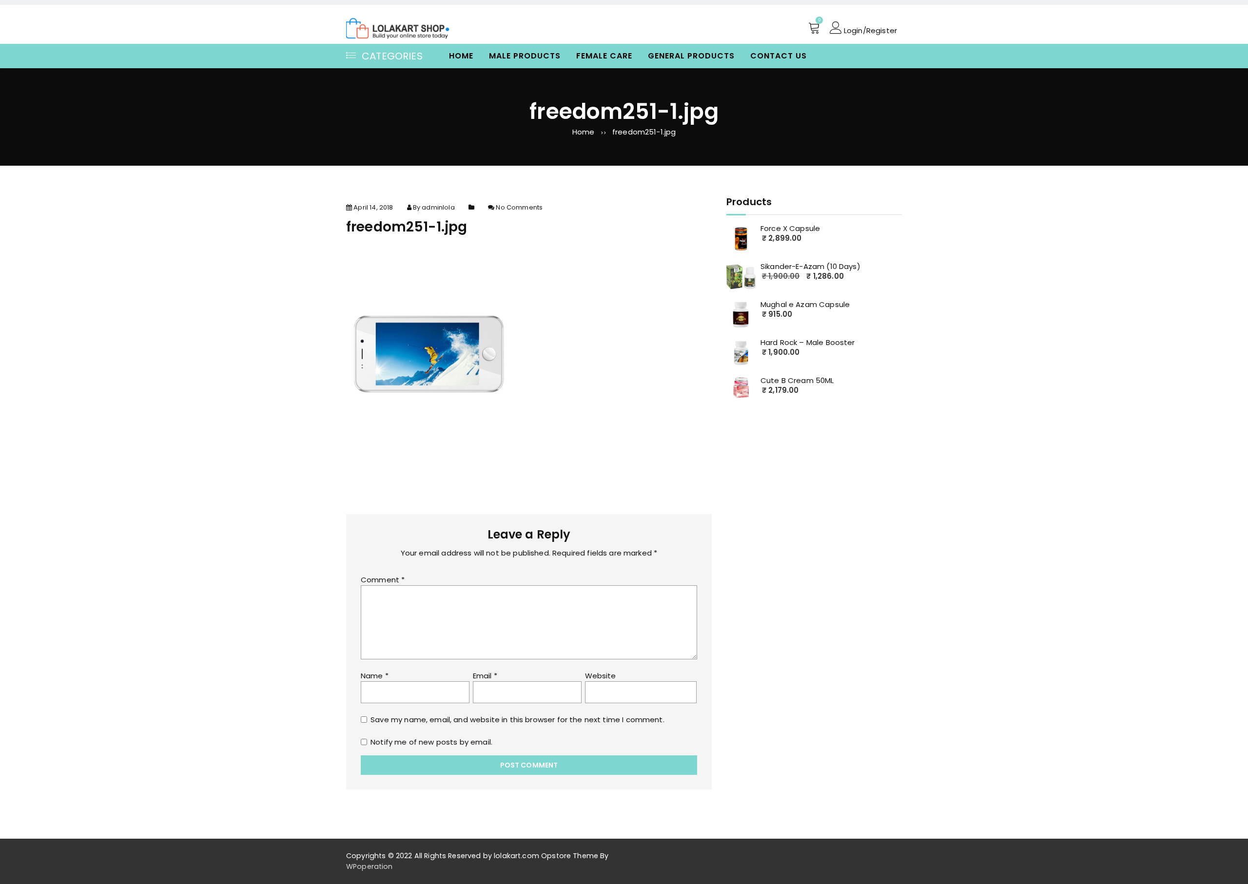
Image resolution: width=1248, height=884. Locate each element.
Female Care (604, 55)
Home (461, 55)
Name (375, 676)
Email (485, 676)
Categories (392, 56)
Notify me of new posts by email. (431, 742)
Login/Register (869, 29)
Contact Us (778, 55)
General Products (691, 55)
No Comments (519, 207)
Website (600, 676)
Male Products (525, 55)
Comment (383, 580)
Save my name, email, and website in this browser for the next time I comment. (517, 719)
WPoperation (369, 866)
